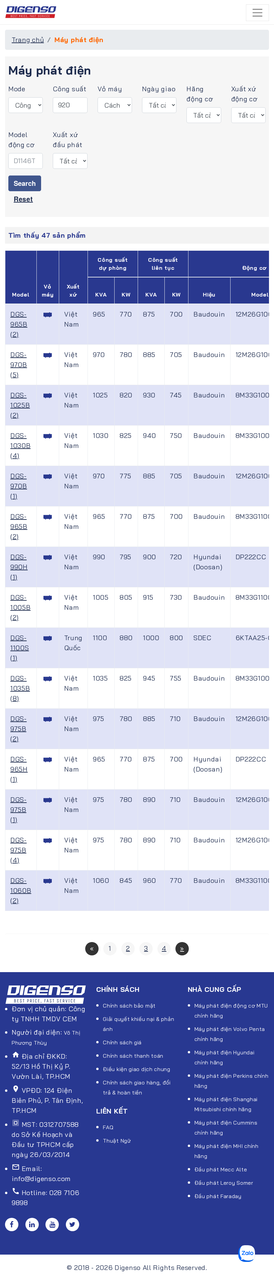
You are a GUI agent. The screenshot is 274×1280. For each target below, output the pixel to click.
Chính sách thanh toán (133, 1055)
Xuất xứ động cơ (244, 94)
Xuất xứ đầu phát (68, 139)
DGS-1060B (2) (20, 890)
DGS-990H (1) (19, 567)
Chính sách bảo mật (129, 1005)
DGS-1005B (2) (20, 607)
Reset (23, 199)
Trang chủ (28, 39)
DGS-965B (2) (18, 324)
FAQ (108, 1127)
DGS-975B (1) (18, 809)
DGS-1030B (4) (20, 445)
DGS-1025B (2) (20, 405)
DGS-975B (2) (18, 728)
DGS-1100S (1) (19, 647)
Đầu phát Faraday (218, 1196)
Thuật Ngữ (117, 1140)
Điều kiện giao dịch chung (136, 1069)
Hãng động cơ (199, 94)
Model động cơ (21, 139)
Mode (16, 89)
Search (25, 183)
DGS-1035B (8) (20, 688)
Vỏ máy (110, 89)
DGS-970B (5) (18, 364)
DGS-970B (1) (18, 486)
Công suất (69, 89)
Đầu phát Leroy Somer (223, 1182)
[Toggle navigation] (257, 12)
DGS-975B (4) (18, 850)
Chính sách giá (122, 1042)
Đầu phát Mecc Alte (220, 1169)
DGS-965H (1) (19, 769)
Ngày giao (158, 89)
